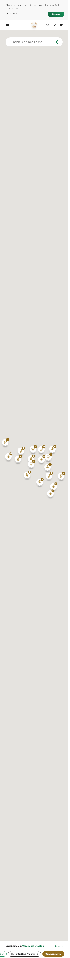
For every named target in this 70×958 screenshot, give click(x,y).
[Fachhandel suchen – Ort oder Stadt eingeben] (51, 42)
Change (56, 14)
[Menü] (8, 25)
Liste (57, 946)
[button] (52, 450)
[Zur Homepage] (34, 25)
